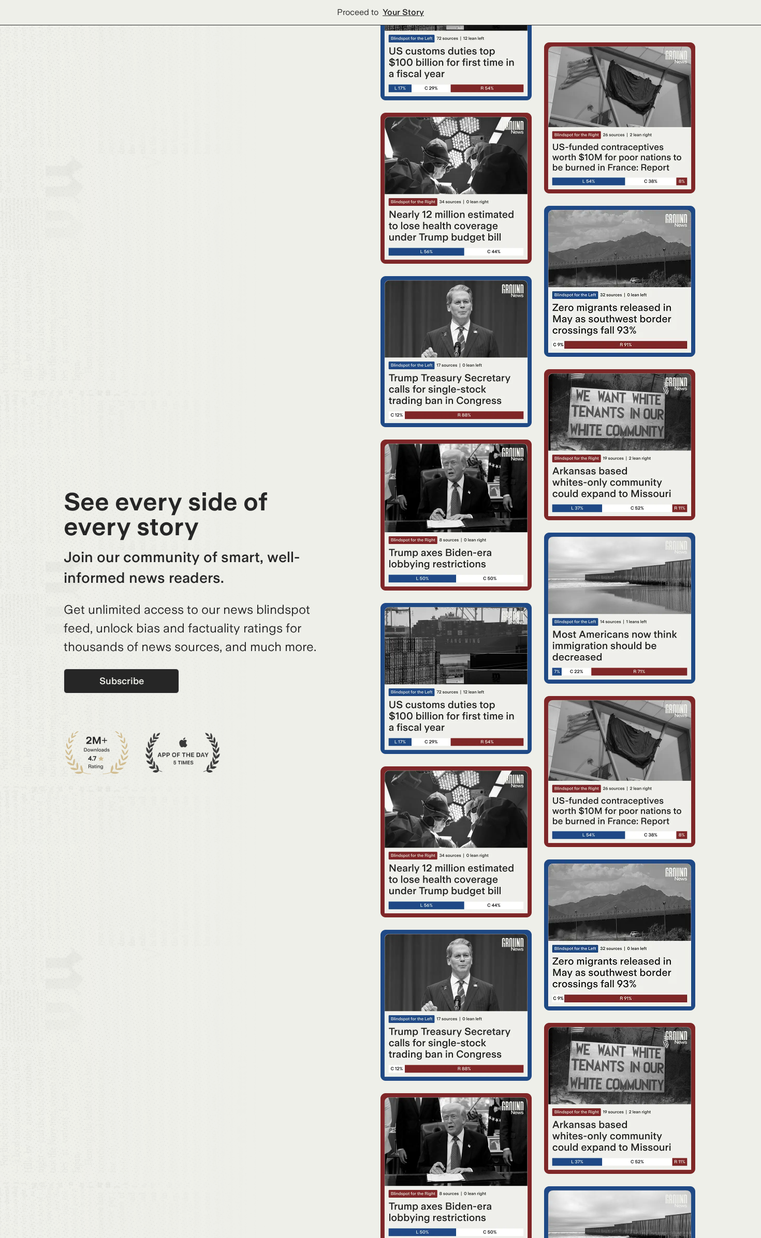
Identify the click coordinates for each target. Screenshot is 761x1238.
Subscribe (121, 680)
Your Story (403, 12)
